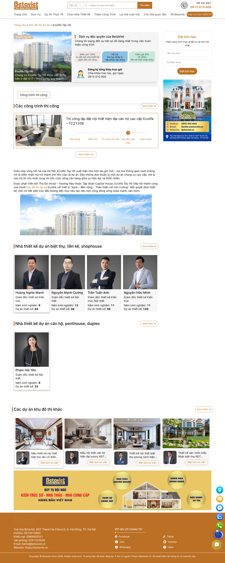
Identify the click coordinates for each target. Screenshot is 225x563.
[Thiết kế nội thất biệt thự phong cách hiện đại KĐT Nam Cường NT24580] (137, 434)
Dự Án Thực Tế (53, 14)
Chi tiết (32, 300)
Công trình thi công (33, 95)
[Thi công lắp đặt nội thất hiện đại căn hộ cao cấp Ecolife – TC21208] (38, 130)
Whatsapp (139, 547)
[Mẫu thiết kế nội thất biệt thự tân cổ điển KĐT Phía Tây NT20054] (39, 434)
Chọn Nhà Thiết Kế (78, 14)
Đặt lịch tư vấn (49, 462)
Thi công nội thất (110, 139)
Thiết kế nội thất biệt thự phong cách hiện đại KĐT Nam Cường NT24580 (142, 455)
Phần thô (92, 139)
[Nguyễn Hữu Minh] (140, 272)
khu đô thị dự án (37, 187)
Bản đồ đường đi (219, 490)
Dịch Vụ (36, 14)
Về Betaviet (177, 14)
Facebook (139, 536)
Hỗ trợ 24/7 (196, 5)
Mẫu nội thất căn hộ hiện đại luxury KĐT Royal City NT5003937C (92, 454)
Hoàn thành (146, 139)
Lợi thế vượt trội (130, 14)
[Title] (187, 110)
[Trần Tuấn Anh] (104, 272)
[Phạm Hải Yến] (32, 349)
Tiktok (187, 536)
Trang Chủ (20, 14)
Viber (187, 547)
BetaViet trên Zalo (219, 516)
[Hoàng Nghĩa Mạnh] (32, 272)
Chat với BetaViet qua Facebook (219, 507)
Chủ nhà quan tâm (155, 14)
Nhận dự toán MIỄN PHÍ (200, 14)
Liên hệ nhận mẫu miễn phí (219, 499)
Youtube (187, 542)
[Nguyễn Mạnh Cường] (68, 272)
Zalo (139, 542)
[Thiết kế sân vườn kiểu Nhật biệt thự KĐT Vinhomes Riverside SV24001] (186, 433)
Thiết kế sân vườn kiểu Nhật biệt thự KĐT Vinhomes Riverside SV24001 (192, 454)
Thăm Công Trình (105, 14)
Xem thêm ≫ (149, 106)
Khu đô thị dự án (39, 25)
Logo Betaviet (26, 5)
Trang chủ (20, 25)
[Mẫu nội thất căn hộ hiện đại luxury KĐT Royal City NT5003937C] (88, 434)
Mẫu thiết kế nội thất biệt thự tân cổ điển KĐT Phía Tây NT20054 (45, 455)
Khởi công (75, 139)
